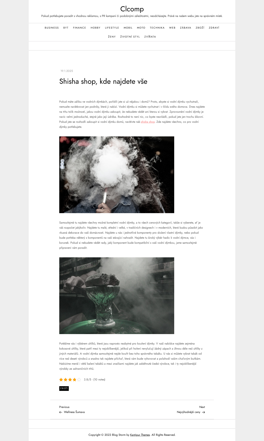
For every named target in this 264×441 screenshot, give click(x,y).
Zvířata (150, 36)
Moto (141, 27)
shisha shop (148, 122)
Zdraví (214, 27)
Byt (66, 27)
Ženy (112, 36)
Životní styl (130, 36)
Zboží (200, 27)
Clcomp (132, 9)
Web (172, 27)
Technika (157, 27)
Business (52, 27)
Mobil (128, 27)
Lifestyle (112, 27)
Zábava (185, 27)
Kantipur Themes (140, 435)
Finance (79, 27)
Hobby (96, 27)
